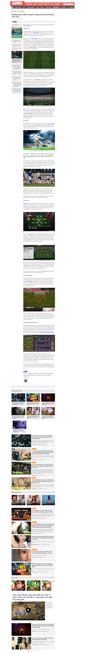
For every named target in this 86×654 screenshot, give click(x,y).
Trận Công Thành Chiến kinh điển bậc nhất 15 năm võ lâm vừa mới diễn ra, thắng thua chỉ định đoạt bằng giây (32, 597)
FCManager (30, 281)
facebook (69, 1)
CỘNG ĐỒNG (57, 4)
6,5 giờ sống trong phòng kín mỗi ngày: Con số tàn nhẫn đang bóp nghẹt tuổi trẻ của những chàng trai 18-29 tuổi (43, 452)
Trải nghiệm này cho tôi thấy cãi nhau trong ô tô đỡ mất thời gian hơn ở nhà (42, 511)
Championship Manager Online (29, 375)
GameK (14, 11)
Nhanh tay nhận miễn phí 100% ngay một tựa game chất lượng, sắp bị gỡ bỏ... (48, 417)
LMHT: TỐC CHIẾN (40, 7)
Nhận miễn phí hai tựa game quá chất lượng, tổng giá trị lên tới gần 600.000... (33, 403)
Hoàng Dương (34, 544)
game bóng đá (36, 373)
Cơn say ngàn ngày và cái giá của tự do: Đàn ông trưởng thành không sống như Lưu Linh (42, 466)
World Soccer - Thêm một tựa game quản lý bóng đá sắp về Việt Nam (16, 36)
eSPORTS (35, 4)
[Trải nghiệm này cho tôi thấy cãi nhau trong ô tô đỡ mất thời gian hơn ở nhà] (21, 514)
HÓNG (52, 4)
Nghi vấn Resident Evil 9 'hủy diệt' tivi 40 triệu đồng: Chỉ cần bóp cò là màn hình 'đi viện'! (17, 73)
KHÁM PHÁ (40, 4)
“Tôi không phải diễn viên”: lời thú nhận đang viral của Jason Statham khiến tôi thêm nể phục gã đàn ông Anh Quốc (43, 526)
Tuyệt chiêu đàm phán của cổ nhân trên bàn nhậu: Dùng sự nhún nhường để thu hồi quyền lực (43, 481)
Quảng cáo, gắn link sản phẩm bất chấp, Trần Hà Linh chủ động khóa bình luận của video (43, 538)
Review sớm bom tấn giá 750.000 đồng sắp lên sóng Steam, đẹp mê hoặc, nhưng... (18, 417)
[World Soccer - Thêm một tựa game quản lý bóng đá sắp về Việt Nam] (17, 30)
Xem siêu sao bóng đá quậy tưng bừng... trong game (16, 45)
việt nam (49, 375)
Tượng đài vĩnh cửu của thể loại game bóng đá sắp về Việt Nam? (17, 41)
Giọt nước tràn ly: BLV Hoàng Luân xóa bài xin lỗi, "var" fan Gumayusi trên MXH (16, 78)
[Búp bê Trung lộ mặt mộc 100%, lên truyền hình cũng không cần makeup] (21, 555)
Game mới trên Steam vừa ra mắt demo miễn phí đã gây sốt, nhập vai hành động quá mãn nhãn (43, 626)
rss (73, 1)
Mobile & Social (40, 544)
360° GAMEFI (71, 7)
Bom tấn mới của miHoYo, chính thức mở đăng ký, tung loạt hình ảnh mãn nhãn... (18, 403)
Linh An (33, 557)
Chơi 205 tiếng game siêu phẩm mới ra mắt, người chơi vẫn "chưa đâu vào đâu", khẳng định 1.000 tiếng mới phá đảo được (17, 67)
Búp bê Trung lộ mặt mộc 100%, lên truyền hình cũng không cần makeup (42, 552)
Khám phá (38, 459)
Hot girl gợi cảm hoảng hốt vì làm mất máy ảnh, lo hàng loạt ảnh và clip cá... (33, 417)
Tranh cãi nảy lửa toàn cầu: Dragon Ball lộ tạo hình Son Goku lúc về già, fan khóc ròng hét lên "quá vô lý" (17, 90)
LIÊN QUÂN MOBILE (31, 7)
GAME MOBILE (29, 4)
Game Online (21, 11)
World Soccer (26, 203)
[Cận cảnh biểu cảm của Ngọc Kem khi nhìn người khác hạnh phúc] (21, 643)
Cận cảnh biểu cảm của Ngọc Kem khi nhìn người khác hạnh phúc (42, 638)
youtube (71, 1)
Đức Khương (34, 475)
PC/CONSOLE (63, 7)
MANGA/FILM (47, 4)
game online (30, 373)
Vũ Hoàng (34, 459)
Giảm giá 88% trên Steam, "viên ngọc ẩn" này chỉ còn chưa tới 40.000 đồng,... (19, 430)
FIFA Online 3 (36, 32)
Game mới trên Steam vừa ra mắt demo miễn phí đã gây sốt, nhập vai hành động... (48, 403)
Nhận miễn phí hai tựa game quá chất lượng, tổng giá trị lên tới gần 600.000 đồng (42, 565)
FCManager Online (49, 373)
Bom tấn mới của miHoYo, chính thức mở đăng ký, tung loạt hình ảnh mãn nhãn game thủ (17, 60)
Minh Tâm (34, 518)
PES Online (51, 123)
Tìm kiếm (72, 4)
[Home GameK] (13, 7)
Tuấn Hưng (34, 444)
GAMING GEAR (49, 7)
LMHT (24, 7)
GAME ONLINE (56, 7)
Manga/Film (36, 533)
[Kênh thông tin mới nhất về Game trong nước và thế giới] (17, 3)
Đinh (33, 533)
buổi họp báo (35, 153)
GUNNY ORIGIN (18, 7)
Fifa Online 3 (42, 373)
